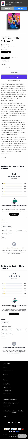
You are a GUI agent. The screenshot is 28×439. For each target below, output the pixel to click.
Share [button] (4, 157)
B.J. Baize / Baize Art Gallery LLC (12, 434)
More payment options (14, 80)
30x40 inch (6, 61)
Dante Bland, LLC (15, 436)
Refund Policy (6, 387)
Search (5, 367)
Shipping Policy (7, 390)
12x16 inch (5, 58)
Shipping (3, 46)
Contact (5, 374)
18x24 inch (15, 58)
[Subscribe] (23, 416)
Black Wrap (6, 52)
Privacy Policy (6, 384)
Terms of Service (7, 394)
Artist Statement (7, 371)
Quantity (3, 64)
